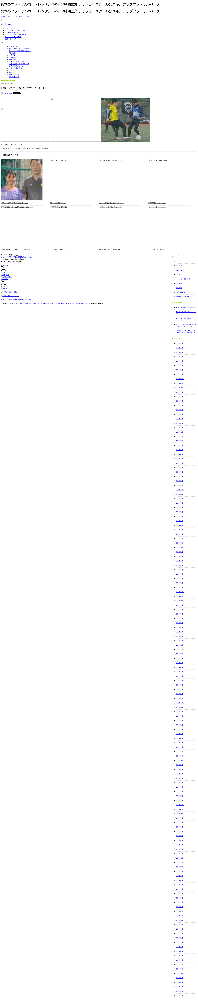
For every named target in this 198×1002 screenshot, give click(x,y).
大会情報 (12, 55)
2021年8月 (179, 609)
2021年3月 (179, 632)
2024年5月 (179, 463)
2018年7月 (179, 774)
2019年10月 (180, 707)
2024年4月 (179, 467)
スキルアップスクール (17, 62)
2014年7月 (179, 987)
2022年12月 (180, 538)
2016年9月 (179, 871)
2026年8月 (179, 343)
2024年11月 (180, 436)
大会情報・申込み (11, 32)
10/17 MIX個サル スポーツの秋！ (157, 203)
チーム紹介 (13, 59)
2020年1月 (179, 694)
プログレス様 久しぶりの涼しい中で (109, 250)
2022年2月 (179, 583)
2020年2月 (179, 689)
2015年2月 (179, 955)
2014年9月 (179, 978)
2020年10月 (180, 654)
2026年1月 (179, 374)
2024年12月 (180, 432)
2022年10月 (180, 547)
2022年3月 (179, 578)
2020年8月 (179, 663)
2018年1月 (179, 800)
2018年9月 (179, 765)
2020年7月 (179, 667)
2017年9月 (179, 818)
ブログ (11, 70)
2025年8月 (179, 396)
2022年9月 (179, 552)
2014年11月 (180, 969)
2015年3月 (179, 951)
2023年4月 (179, 521)
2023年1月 (179, 534)
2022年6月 (179, 565)
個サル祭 (12, 53)
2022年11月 (180, 543)
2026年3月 (179, 365)
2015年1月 (179, 960)
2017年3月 (179, 845)
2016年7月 (179, 880)
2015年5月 (179, 942)
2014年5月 (179, 995)
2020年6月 (179, 672)
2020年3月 (179, 685)
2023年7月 (179, 507)
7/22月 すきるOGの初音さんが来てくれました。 (14, 203)
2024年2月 (179, 476)
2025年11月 (180, 383)
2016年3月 (179, 898)
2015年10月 (180, 920)
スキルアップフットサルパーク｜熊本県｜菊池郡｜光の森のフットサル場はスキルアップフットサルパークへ (50, 303)
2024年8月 (179, 450)
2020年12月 (180, 645)
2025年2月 (179, 423)
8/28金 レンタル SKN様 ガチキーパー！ (186, 319)
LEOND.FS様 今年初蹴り (57, 250)
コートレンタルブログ (13, 37)
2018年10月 (180, 760)
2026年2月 (179, 370)
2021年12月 (180, 592)
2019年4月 (179, 734)
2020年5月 (179, 676)
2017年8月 (179, 822)
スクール (179, 270)
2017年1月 (179, 853)
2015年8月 (179, 929)
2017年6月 (179, 831)
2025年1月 (179, 427)
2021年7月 (179, 614)
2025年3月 (179, 419)
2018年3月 (179, 791)
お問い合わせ (14, 77)
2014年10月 (180, 973)
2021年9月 (179, 605)
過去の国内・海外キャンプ (19, 64)
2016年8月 (179, 876)
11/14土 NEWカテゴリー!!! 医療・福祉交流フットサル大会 (185, 331)
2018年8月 (179, 769)
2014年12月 (180, 964)
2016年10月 (180, 867)
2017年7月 (179, 827)
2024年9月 (179, 445)
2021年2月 (179, 636)
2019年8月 (179, 716)
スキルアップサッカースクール (16, 34)
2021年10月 (180, 601)
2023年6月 (179, 512)
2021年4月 (179, 627)
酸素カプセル (14, 72)
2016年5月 (179, 889)
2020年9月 (179, 658)
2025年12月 (180, 379)
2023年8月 (179, 503)
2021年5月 (179, 623)
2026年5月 (179, 356)
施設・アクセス (10, 39)
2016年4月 (179, 893)
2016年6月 (179, 884)
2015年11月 (180, 916)
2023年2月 (179, 530)
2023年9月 (179, 498)
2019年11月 (180, 703)
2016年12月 (180, 858)
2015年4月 (179, 947)
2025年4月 (179, 414)
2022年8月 (179, 556)
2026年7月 (179, 348)
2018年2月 (179, 796)
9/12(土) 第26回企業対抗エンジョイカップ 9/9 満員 (186, 325)
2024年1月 (179, 481)
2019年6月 (179, 725)
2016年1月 (179, 907)
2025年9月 (179, 392)
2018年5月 (179, 782)
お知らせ (179, 265)
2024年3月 (179, 472)
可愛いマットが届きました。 (58, 203)
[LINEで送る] (6, 93)
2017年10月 (180, 813)
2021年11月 (180, 596)
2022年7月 (179, 561)
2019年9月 (179, 711)
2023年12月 (180, 485)
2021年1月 (179, 640)
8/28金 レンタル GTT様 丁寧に (186, 313)
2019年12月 (180, 698)
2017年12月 (180, 805)
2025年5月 (179, 410)
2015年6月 (179, 938)
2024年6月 (179, 459)
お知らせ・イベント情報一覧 (20, 49)
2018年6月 (179, 778)
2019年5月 (179, 729)
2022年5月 (179, 569)
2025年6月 (179, 405)
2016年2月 (179, 902)
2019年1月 (179, 747)
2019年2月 (179, 743)
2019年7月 (179, 720)
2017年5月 (179, 836)
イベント (179, 261)
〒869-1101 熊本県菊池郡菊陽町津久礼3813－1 (18, 257)
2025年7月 (179, 401)
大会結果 (12, 57)
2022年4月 (179, 574)
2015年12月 (180, 911)
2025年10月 (180, 388)
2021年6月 (179, 618)
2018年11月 (180, 756)
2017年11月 (180, 809)
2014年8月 (179, 982)
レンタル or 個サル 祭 (183, 279)
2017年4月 (179, 840)
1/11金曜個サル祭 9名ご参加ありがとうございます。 (16, 250)
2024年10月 (180, 441)
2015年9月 (179, 924)
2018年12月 (180, 751)
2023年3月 (179, 525)
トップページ (10, 28)
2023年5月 (179, 516)
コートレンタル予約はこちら (15, 30)
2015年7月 (179, 933)
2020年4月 (179, 680)
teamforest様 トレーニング (156, 250)
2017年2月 (179, 849)
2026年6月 (179, 352)
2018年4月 (179, 787)
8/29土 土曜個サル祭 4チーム (185, 307)
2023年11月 (180, 490)
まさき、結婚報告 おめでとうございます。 (111, 203)
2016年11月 (180, 862)
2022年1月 (179, 587)
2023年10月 (180, 494)
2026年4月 (179, 361)
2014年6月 (179, 991)
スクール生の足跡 (15, 68)
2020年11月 (180, 649)
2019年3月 (179, 738)
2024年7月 (179, 454)
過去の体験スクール (16, 66)
